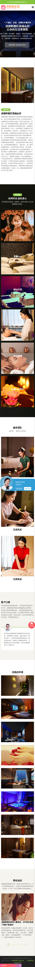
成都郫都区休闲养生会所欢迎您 (14, 47)
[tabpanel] (17, 635)
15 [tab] (23, 944)
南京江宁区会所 (27, 965)
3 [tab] (17, 656)
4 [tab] (10, 944)
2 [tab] (16, 656)
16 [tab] (24, 944)
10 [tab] (17, 944)
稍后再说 (19, 489)
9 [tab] (16, 944)
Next (30, 33)
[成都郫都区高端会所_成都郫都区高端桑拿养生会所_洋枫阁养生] (10, 7)
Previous (4, 33)
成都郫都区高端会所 (18, 960)
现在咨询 (27, 489)
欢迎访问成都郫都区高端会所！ (18, 2)
